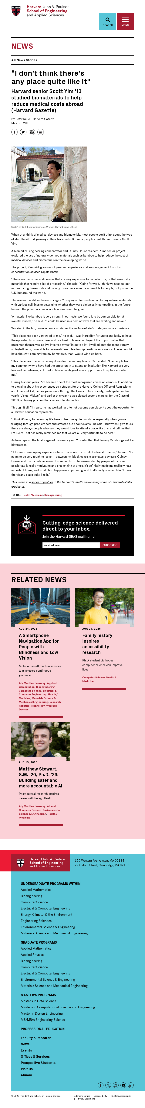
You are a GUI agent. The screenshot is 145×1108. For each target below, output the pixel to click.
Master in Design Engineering (42, 1013)
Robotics (24, 706)
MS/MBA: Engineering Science (43, 1019)
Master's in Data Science (38, 1001)
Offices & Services (35, 1056)
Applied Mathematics (36, 889)
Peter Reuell (23, 119)
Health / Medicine (33, 495)
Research (55, 702)
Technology (38, 706)
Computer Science (30, 691)
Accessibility (100, 1095)
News (25, 1044)
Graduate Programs (39, 942)
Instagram (116, 1085)
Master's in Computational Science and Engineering (58, 1007)
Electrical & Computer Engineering (37, 692)
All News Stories (24, 60)
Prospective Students (38, 1062)
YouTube (123, 1085)
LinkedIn (131, 1085)
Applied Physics (32, 954)
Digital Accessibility (121, 1095)
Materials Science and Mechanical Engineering (54, 933)
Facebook (100, 1085)
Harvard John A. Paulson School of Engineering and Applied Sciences (40, 862)
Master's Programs (38, 995)
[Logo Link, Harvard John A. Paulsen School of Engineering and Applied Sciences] (40, 11)
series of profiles (42, 482)
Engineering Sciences (36, 920)
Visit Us (27, 1069)
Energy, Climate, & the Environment (46, 914)
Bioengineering (53, 495)
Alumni (51, 806)
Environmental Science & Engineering (39, 812)
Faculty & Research (36, 1037)
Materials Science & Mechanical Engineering (37, 700)
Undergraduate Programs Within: (51, 883)
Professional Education (43, 1028)
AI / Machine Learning (32, 683)
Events (26, 1050)
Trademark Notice (81, 1095)
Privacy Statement (86, 1098)
